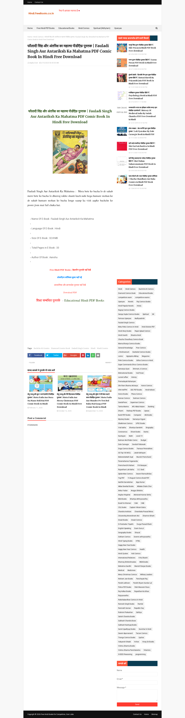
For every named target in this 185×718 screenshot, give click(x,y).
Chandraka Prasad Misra (144, 512)
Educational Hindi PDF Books (84, 300)
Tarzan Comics (141, 633)
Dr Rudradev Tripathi (125, 524)
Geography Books (124, 533)
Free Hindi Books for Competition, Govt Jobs (57, 714)
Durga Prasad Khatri (144, 524)
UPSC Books (140, 423)
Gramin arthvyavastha (142, 537)
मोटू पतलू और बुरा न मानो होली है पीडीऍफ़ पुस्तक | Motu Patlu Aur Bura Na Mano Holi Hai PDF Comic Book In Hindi (40, 399)
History (134, 377)
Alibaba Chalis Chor (144, 486)
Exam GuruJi (139, 528)
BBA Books (122, 499)
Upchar (141, 637)
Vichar (136, 642)
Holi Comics (135, 554)
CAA (136, 503)
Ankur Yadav (123, 491)
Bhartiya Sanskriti (135, 428)
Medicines (131, 570)
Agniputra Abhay (132, 356)
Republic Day (139, 608)
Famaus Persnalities (144, 449)
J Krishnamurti (123, 352)
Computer (137, 415)
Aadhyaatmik (140, 318)
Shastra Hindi (136, 335)
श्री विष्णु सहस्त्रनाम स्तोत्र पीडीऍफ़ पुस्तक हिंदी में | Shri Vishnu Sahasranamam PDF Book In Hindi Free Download (142, 162)
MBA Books (143, 562)
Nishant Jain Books (125, 579)
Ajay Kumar (140, 482)
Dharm (120, 411)
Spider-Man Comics (125, 474)
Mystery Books (123, 419)
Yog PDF (121, 478)
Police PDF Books (124, 587)
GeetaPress (122, 402)
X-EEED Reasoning (125, 654)
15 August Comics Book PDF (138, 478)
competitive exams (142, 297)
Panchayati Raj (141, 579)
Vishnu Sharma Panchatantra (129, 650)
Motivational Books (125, 373)
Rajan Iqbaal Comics (142, 331)
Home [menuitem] (30, 28)
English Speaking (124, 528)
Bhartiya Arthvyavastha (138, 499)
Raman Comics (124, 398)
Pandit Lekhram (124, 583)
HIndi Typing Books (125, 541)
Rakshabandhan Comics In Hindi (130, 600)
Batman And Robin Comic (127, 440)
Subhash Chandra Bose (127, 621)
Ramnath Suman (124, 608)
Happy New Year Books (126, 545)
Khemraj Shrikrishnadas (127, 562)
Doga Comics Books (126, 449)
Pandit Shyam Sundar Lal (142, 583)
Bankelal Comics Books (141, 352)
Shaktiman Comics (125, 423)
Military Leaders (146, 575)
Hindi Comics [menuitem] (83, 28)
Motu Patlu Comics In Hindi (128, 327)
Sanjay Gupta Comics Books (128, 314)
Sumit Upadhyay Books (126, 629)
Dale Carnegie (123, 444)
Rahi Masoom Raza (142, 587)
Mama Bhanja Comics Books (129, 344)
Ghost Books (135, 432)
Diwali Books (123, 520)
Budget (143, 440)
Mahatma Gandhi (124, 566)
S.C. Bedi (140, 470)
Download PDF (70, 292)
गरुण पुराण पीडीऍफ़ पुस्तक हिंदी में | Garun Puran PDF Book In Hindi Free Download (143, 63)
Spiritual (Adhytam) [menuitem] (101, 28)
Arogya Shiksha (137, 491)
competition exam (125, 297)
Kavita (146, 432)
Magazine (145, 356)
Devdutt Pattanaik (138, 444)
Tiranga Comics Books (126, 637)
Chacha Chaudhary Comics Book (130, 339)
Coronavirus (122, 432)
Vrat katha (122, 428)
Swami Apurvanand (125, 633)
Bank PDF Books (124, 415)
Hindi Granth (122, 335)
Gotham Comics (124, 537)
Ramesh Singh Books (126, 604)
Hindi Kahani (150, 390)
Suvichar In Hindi (145, 629)
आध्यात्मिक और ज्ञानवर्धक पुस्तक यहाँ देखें (70, 284)
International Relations (126, 558)
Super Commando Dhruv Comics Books (133, 365)
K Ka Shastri (143, 558)
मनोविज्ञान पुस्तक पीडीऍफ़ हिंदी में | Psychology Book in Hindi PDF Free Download (143, 95)
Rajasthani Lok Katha (126, 470)
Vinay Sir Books (148, 642)
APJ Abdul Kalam (138, 407)
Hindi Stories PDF (148, 327)
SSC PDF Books (136, 390)
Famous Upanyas (124, 318)
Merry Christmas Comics (127, 575)
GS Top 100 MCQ (124, 453)
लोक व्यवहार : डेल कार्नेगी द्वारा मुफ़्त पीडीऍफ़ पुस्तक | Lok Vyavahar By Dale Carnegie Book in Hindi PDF (142, 131)
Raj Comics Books (143, 302)
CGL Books (122, 507)
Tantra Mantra (123, 407)
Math (131, 436)
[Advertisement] (70, 85)
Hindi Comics (38, 37)
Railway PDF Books (134, 411)
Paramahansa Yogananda (128, 461)
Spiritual (146, 314)
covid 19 (139, 436)
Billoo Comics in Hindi (145, 360)
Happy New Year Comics (127, 549)
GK (153, 314)
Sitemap (154, 714)
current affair (123, 377)
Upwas (146, 411)
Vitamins (147, 650)
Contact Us (39, 2)
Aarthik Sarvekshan (125, 482)
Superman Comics (137, 402)
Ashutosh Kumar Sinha (142, 495)
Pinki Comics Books (125, 360)
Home (29, 2)
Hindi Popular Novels (126, 306)
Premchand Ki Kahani (126, 465)
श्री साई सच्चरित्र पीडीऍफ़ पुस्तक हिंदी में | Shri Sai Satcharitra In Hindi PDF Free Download (142, 146)
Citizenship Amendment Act (128, 516)
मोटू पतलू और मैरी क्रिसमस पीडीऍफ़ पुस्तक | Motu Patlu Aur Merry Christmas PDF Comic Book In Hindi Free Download (69, 400)
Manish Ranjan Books (142, 566)
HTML (138, 541)
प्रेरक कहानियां (122, 390)
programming (141, 654)
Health (142, 549)
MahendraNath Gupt (125, 457)
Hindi (93, 348)
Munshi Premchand (144, 457)
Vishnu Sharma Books (126, 646)
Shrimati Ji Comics (140, 369)
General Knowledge (125, 348)
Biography (149, 428)
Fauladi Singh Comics (80, 348)
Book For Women (124, 503)
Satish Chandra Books (126, 616)
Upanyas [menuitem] (118, 28)
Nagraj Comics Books (126, 310)
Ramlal (140, 604)
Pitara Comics (136, 394)
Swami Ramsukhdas (144, 474)
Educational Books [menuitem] (66, 28)
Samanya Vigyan (139, 419)
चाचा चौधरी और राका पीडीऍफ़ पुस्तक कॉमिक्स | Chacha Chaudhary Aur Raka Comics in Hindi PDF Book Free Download (143, 180)
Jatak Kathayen (140, 453)
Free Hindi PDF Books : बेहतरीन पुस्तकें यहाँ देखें (70, 269)
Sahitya (139, 612)
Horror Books (123, 394)
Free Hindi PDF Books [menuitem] (46, 28)
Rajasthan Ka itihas (141, 591)
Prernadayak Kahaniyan (127, 381)
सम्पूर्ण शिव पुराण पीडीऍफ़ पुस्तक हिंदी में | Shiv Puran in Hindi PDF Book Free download (142, 48)
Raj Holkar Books (124, 591)
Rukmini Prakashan (125, 612)
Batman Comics (139, 398)
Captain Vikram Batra (138, 507)
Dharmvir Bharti (148, 516)
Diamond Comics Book (60, 348)
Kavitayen (122, 436)
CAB (142, 503)
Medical (121, 570)
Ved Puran (140, 373)
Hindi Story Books (124, 331)
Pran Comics (141, 348)
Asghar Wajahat (124, 495)
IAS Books (148, 415)
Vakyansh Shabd (124, 642)
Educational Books (146, 293)
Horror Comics (146, 386)
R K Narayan (142, 465)
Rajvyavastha (123, 596)
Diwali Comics (136, 520)
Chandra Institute (124, 512)
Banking (151, 407)
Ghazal (137, 533)
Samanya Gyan (123, 369)
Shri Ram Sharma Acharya (128, 386)
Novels (130, 302)
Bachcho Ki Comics (41, 348)
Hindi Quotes (123, 554)
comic (120, 356)
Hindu (139, 306)
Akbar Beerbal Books (126, 486)
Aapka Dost (33, 63)
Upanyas (121, 302)
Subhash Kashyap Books (127, 625)
